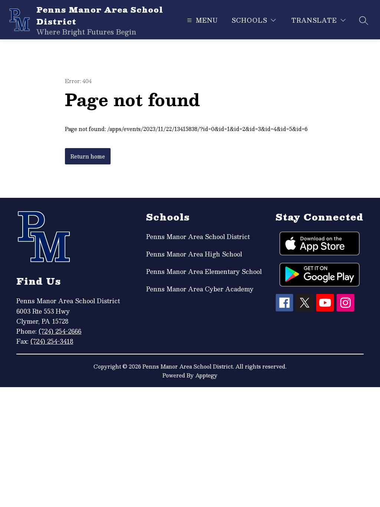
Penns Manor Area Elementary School (204, 271)
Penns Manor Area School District (198, 237)
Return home (88, 156)
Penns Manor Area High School (194, 254)
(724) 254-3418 (51, 341)
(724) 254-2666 (60, 331)
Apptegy (206, 375)
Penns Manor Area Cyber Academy (199, 289)
